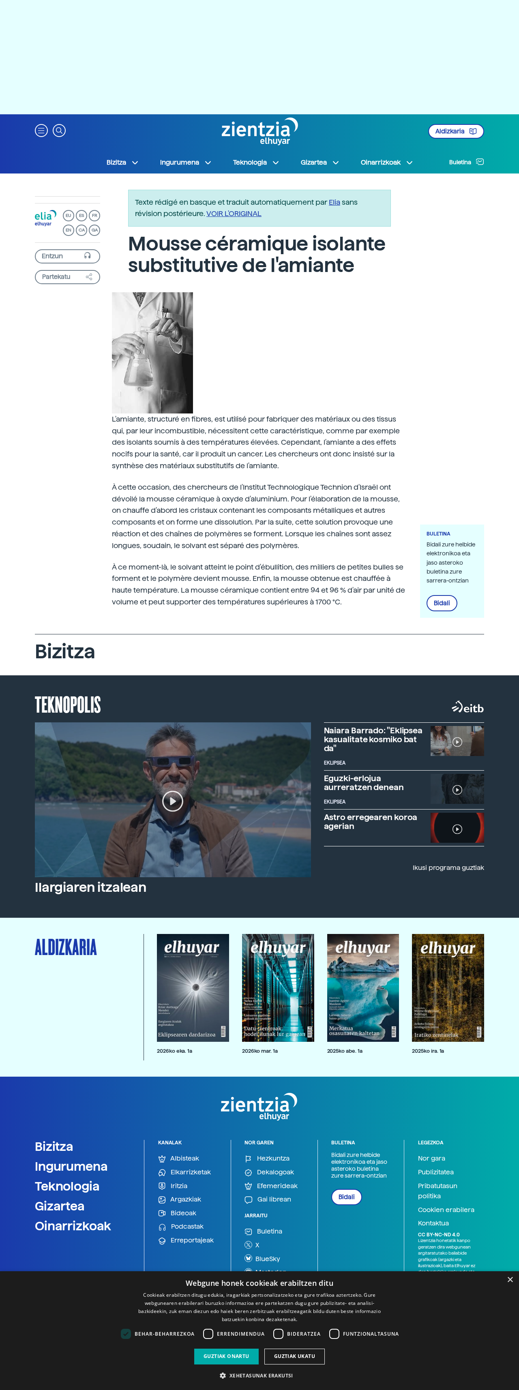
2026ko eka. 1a (174, 1051)
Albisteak (184, 1158)
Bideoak (182, 1213)
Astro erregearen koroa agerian (371, 821)
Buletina (460, 162)
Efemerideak (276, 1186)
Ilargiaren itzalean (90, 887)
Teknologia (67, 1186)
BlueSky (267, 1259)
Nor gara (431, 1158)
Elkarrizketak (190, 1172)
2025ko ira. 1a (428, 1051)
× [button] (510, 1280)
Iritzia (178, 1186)
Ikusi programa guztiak (448, 868)
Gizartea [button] (314, 162)
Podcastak (186, 1226)
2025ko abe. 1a (344, 1051)
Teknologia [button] (250, 162)
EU (68, 215)
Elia (334, 202)
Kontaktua (433, 1223)
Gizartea (60, 1206)
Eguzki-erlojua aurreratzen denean (364, 782)
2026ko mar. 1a (260, 1051)
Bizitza (54, 1146)
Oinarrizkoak (73, 1226)
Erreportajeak (191, 1240)
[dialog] (259, 1330)
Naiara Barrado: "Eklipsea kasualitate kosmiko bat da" (373, 739)
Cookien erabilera (446, 1210)
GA (95, 230)
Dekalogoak (274, 1172)
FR (94, 215)
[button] (41, 130)
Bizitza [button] (116, 162)
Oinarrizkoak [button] (381, 162)
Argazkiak (185, 1199)
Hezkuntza (272, 1158)
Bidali (442, 603)
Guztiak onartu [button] (226, 1356)
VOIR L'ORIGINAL (234, 213)
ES (81, 215)
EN (68, 230)
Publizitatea (436, 1172)
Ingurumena (71, 1166)
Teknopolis (68, 703)
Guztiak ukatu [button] (294, 1356)
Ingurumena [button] (179, 162)
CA (82, 230)
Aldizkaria (450, 131)
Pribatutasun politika (437, 1191)
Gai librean (273, 1199)
